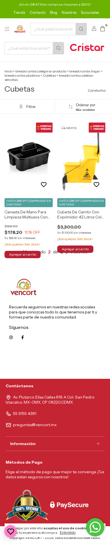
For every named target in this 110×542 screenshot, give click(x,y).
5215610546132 (87, 362)
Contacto (37, 12)
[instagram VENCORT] (11, 337)
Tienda (19, 12)
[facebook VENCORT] (23, 337)
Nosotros (69, 12)
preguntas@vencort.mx (35, 424)
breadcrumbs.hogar (84, 71)
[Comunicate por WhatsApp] (95, 527)
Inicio (8, 71)
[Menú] (7, 29)
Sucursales (90, 12)
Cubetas (49, 75)
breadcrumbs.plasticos (22, 75)
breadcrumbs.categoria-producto (41, 71)
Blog (53, 12)
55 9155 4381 (24, 413)
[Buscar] (81, 29)
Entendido (68, 533)
